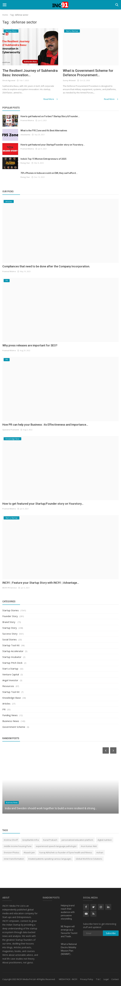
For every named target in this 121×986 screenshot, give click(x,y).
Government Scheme (13, 726)
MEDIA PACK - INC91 (68, 979)
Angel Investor (10, 680)
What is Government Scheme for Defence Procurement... (88, 73)
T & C (98, 979)
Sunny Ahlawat (69, 80)
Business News (10, 721)
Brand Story (9, 622)
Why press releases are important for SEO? (29, 345)
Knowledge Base (11, 697)
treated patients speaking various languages (49, 858)
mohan (99, 852)
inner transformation (14, 858)
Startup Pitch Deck (12, 662)
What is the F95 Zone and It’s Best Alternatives (43, 130)
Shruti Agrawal (8, 80)
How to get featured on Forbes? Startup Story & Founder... (50, 116)
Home (5, 15)
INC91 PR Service (9, 588)
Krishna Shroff (11, 839)
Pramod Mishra (27, 120)
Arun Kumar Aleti (89, 846)
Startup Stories (10, 610)
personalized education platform (77, 839)
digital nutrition (105, 839)
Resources (8, 686)
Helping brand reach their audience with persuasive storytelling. (68, 912)
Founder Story (10, 616)
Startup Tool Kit (11, 645)
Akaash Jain (29, 852)
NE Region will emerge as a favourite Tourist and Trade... (69, 931)
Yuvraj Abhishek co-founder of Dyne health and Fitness (65, 852)
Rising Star (25, 163)
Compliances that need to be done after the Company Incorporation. (46, 266)
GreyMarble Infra (30, 839)
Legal (106, 979)
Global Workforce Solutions (89, 858)
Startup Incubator (11, 656)
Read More (49, 99)
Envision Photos (11, 852)
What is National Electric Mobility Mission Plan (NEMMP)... (69, 949)
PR (4, 709)
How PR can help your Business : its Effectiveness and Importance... (45, 424)
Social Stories (9, 639)
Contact (115, 979)
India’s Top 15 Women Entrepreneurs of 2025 (43, 159)
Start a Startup (10, 668)
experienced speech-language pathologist (56, 846)
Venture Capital (10, 674)
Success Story (9, 633)
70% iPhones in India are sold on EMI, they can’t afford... (49, 173)
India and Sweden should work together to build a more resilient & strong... (51, 808)
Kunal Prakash (50, 839)
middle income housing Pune (18, 846)
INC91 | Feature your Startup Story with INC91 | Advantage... (40, 582)
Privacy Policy (86, 979)
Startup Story (9, 627)
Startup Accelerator (12, 651)
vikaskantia (25, 134)
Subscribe (111, 933)
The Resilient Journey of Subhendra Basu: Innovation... (30, 73)
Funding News (10, 715)
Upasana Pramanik (10, 429)
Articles (6, 703)
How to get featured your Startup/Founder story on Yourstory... (52, 144)
